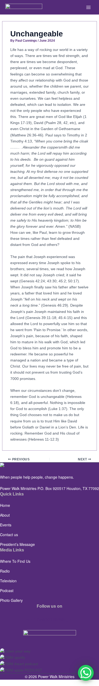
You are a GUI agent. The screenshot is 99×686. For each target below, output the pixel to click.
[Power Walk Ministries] (23, 7)
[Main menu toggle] (88, 7)
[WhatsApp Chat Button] (86, 673)
